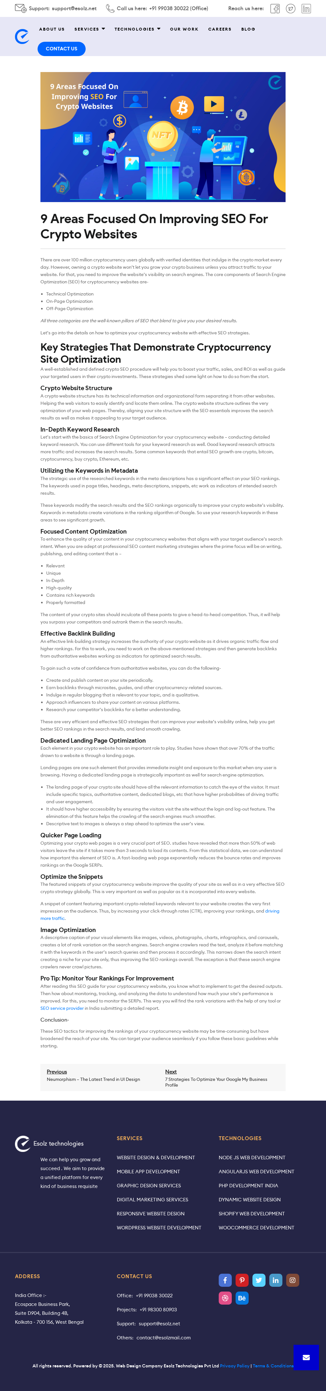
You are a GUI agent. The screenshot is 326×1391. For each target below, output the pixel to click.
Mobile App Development (148, 1172)
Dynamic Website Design (250, 1200)
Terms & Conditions (273, 1366)
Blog (248, 29)
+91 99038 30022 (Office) (178, 8)
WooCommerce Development (256, 1228)
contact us (61, 49)
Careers (220, 29)
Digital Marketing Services (152, 1200)
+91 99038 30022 (154, 1296)
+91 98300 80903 (158, 1310)
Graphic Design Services (149, 1186)
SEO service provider (62, 1008)
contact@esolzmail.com (164, 1338)
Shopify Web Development (252, 1214)
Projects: (127, 1310)
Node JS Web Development (252, 1157)
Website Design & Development (156, 1157)
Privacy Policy (235, 1366)
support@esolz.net (74, 8)
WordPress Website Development (159, 1228)
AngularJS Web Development (256, 1172)
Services (86, 29)
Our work (184, 29)
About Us (52, 29)
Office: (125, 1296)
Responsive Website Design (151, 1214)
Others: (125, 1338)
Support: (126, 1324)
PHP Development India (248, 1186)
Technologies (135, 29)
